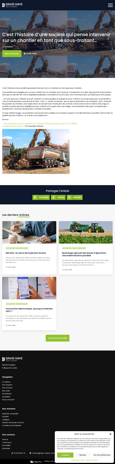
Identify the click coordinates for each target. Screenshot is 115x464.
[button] (110, 434)
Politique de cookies (78, 460)
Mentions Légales (92, 460)
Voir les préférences (101, 455)
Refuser (83, 455)
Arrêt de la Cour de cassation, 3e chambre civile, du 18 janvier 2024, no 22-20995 (42, 123)
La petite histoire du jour (12, 126)
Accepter (65, 455)
